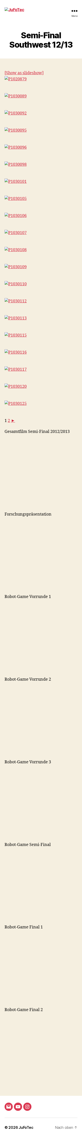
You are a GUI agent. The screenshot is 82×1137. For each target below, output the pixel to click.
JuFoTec (26, 1127)
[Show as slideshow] (24, 73)
